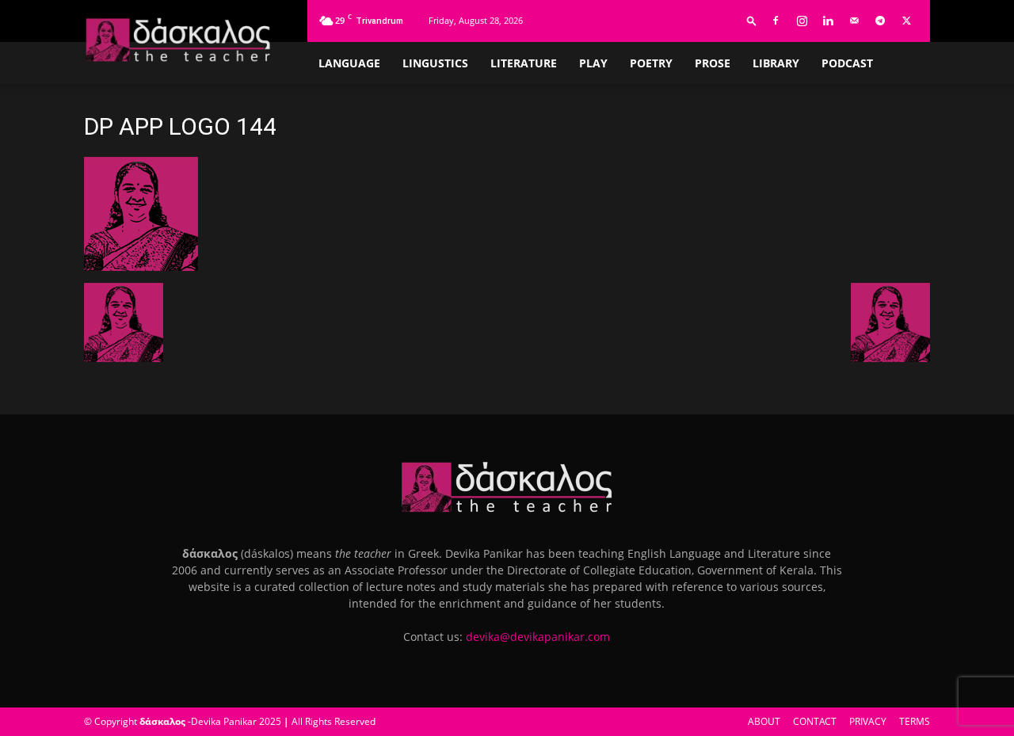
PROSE (712, 63)
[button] (752, 20)
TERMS (914, 721)
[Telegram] (880, 21)
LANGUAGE (349, 63)
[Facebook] (775, 21)
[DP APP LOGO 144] (141, 266)
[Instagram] (802, 21)
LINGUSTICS (435, 63)
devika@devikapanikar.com (538, 636)
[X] (906, 21)
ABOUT (764, 721)
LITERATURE (523, 63)
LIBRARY (776, 63)
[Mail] (854, 21)
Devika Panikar (224, 721)
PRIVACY (867, 721)
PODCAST (847, 63)
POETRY (651, 63)
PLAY (593, 63)
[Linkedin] (828, 21)
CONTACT (815, 721)
